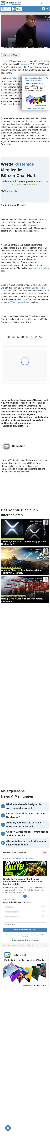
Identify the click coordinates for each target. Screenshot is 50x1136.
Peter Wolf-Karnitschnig (32, 578)
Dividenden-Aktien (10, 55)
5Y (36, 337)
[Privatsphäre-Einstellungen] (8, 1128)
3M (22, 337)
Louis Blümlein (36, 521)
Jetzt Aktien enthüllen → (25, 930)
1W (13, 337)
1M (18, 337)
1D (9, 337)
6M (27, 337)
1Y (32, 337)
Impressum (21, 945)
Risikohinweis (30, 945)
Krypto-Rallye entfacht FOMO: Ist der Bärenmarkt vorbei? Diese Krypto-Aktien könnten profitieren (23, 881)
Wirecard (25, 64)
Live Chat (28, 319)
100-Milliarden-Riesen (20, 302)
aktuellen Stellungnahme (20, 78)
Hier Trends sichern (35, 108)
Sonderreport (30, 293)
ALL (40, 337)
